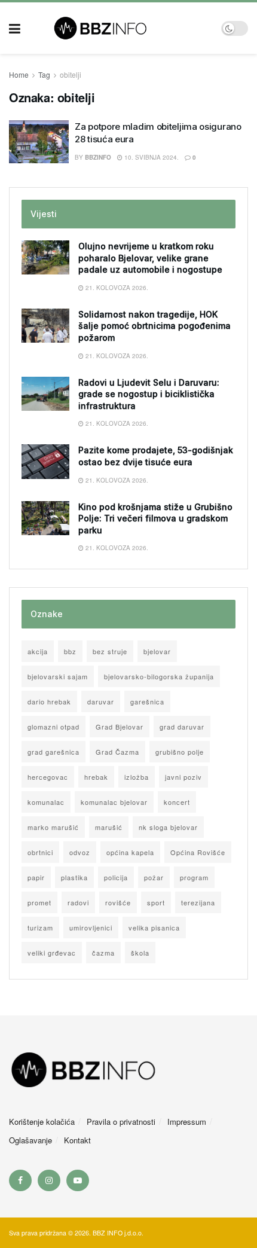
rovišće (118, 902)
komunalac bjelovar (114, 802)
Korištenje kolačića (42, 1121)
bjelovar (157, 651)
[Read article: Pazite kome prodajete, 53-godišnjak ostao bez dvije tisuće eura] (45, 461)
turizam (40, 927)
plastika (74, 877)
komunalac (46, 802)
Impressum (186, 1121)
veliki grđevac (51, 952)
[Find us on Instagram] (49, 1180)
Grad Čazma (117, 751)
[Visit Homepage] (121, 28)
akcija (37, 651)
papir (36, 877)
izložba (136, 777)
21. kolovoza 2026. (116, 287)
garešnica (147, 701)
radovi (78, 902)
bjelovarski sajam (57, 676)
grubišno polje (179, 751)
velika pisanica (154, 927)
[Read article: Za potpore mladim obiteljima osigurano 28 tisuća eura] (39, 141)
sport (156, 902)
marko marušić (53, 827)
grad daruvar (182, 726)
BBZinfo (98, 157)
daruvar (100, 701)
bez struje (110, 651)
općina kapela (130, 852)
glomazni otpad (53, 726)
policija (116, 877)
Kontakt (77, 1140)
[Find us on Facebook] (20, 1180)
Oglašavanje (30, 1140)
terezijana (198, 902)
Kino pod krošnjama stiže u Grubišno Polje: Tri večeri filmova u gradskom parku (155, 518)
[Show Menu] (14, 28)
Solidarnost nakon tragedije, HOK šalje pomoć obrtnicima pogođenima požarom (154, 326)
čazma (103, 952)
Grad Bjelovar (119, 726)
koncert (177, 802)
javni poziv (183, 777)
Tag (44, 74)
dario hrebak (49, 701)
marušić (109, 827)
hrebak (96, 777)
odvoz (79, 852)
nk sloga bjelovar (168, 827)
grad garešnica (53, 751)
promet (39, 902)
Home (19, 74)
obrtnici (40, 852)
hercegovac (47, 777)
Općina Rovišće (197, 852)
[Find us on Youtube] (77, 1180)
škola (140, 952)
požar (154, 877)
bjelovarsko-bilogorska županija (159, 676)
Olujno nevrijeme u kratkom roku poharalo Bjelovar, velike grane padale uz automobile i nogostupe (150, 257)
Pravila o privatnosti (121, 1121)
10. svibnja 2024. (151, 157)
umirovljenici (90, 927)
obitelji (70, 74)
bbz (70, 651)
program (194, 877)
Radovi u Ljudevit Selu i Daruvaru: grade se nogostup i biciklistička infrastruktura (148, 394)
